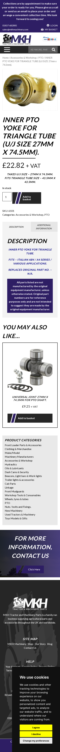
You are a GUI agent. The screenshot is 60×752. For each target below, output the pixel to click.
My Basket (51, 29)
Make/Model (12, 452)
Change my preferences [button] (36, 740)
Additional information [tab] (44, 227)
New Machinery (13, 510)
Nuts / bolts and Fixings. (18, 506)
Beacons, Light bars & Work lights (23, 475)
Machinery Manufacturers (19, 456)
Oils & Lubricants (14, 468)
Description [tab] (16, 226)
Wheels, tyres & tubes (16, 499)
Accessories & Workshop (29, 214)
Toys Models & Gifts (16, 518)
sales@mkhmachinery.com (15, 29)
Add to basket (27, 198)
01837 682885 (9, 25)
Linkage (9, 487)
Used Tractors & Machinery (20, 514)
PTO (47, 214)
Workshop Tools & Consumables (23, 495)
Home (5, 57)
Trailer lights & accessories (19, 479)
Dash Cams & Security (17, 472)
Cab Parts (10, 483)
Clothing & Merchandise (18, 448)
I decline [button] (36, 734)
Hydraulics (11, 464)
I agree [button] (36, 727)
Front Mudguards (14, 491)
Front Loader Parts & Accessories (23, 445)
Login (54, 25)
